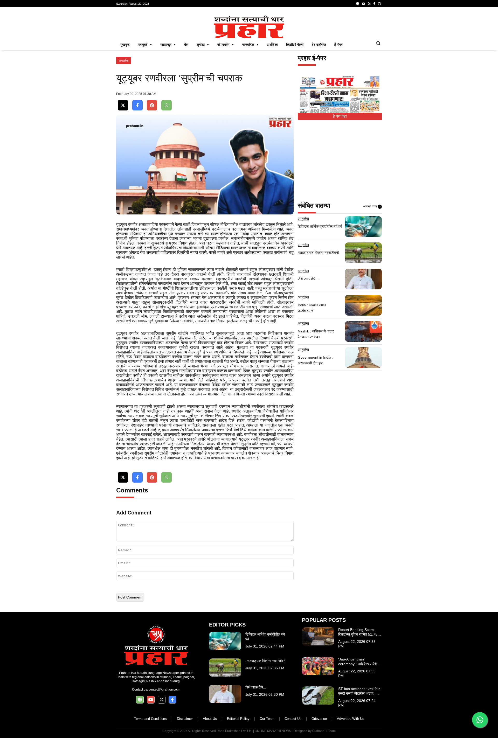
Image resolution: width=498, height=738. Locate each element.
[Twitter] (369, 3)
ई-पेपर (338, 45)
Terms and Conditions (150, 719)
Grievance (319, 719)
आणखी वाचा (372, 206)
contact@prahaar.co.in (164, 689)
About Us (210, 719)
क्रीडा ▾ (203, 45)
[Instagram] (379, 3)
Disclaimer (185, 719)
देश (186, 45)
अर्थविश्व (272, 45)
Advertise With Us (350, 719)
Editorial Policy (238, 719)
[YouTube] (363, 3)
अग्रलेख (123, 60)
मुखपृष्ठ (124, 45)
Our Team (267, 719)
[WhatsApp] (166, 105)
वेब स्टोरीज (319, 45)
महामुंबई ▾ (145, 45)
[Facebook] (374, 3)
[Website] (357, 3)
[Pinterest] (152, 105)
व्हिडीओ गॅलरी (294, 45)
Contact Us (293, 719)
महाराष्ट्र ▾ (168, 45)
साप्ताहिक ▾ (250, 45)
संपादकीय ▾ (225, 45)
